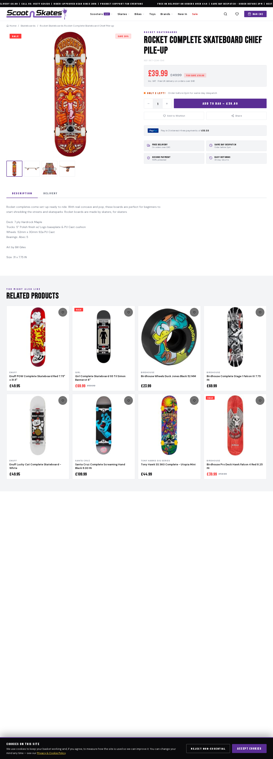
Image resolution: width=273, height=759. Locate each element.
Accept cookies (249, 748)
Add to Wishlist (176, 115)
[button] (70, 94)
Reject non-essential (208, 748)
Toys (152, 14)
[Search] (225, 14)
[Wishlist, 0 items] (237, 14)
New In (182, 14)
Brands (165, 14)
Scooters (99, 14)
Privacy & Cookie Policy (51, 753)
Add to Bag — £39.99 (220, 103)
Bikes (138, 14)
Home (13, 25)
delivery (50, 193)
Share (238, 115)
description (22, 193)
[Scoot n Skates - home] (36, 14)
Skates (122, 14)
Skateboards (28, 25)
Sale (195, 14)
